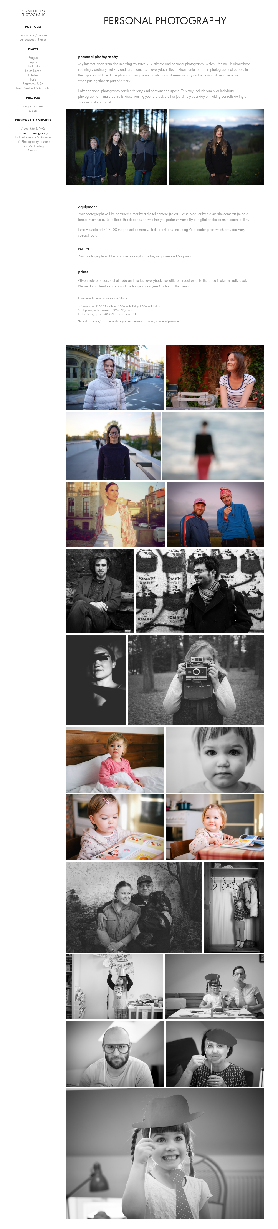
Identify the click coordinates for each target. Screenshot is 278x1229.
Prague (33, 57)
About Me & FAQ (33, 128)
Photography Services (33, 120)
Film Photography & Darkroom (33, 137)
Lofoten (33, 75)
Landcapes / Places (33, 39)
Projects (33, 98)
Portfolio (33, 27)
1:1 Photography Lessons (33, 141)
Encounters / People (33, 35)
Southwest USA (33, 84)
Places (33, 49)
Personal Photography (33, 133)
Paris (33, 79)
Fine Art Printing (33, 146)
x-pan (33, 110)
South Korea (33, 71)
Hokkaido (33, 66)
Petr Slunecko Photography (33, 13)
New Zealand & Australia (33, 88)
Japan (33, 62)
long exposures (33, 106)
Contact (33, 150)
